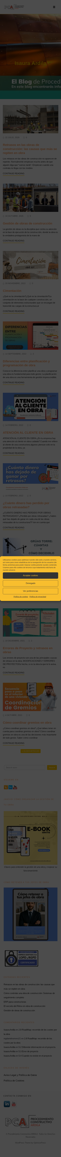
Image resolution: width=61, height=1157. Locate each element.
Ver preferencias (30, 591)
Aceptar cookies (30, 575)
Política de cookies (21, 597)
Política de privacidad (38, 597)
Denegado (30, 583)
